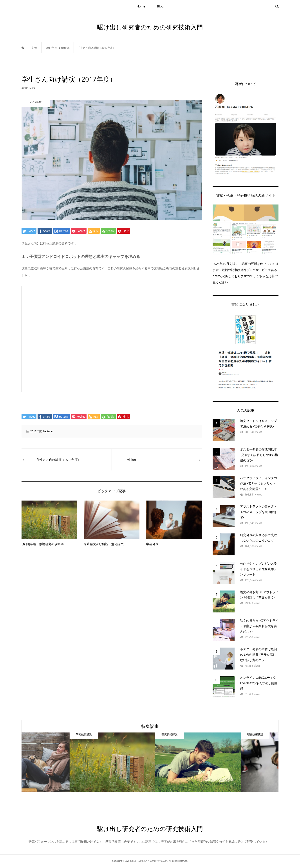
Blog (160, 6)
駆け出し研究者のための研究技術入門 (150, 27)
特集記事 (150, 726)
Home (141, 6)
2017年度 (36, 431)
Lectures (48, 431)
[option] (64, 762)
